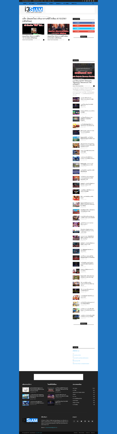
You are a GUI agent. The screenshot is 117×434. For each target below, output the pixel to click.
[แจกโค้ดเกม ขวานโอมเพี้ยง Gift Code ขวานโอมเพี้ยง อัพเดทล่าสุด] (76, 310)
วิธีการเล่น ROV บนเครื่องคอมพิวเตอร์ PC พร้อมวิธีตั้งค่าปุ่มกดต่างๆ (87, 284)
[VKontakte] (91, 1)
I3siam (74, 394)
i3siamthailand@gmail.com (51, 427)
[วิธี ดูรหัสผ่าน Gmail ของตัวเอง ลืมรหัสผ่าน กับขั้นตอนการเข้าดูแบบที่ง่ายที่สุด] (76, 231)
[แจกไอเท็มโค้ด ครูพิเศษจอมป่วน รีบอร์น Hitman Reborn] (76, 304)
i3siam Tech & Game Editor (27, 39)
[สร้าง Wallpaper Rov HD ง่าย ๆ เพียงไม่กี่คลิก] (76, 251)
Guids (45, 0)
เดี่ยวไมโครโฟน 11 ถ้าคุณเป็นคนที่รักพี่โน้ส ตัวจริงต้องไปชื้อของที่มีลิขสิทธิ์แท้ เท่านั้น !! (87, 145)
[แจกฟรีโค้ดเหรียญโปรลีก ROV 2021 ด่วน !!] (76, 106)
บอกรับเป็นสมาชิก (91, 31)
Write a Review (81, 432)
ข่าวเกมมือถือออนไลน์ (41, 3)
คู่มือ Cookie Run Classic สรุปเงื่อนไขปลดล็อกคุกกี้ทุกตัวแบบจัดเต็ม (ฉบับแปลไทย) (37, 389)
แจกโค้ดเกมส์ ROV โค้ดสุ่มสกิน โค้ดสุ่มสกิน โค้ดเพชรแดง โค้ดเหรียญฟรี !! (82, 82)
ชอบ (93, 22)
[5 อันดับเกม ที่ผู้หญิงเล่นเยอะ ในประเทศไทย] (76, 271)
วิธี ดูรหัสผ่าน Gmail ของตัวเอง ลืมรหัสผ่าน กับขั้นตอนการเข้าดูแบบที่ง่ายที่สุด (87, 231)
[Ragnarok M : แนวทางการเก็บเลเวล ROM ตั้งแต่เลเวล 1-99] (76, 165)
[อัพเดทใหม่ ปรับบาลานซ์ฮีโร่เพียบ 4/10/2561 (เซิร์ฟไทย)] (58, 29)
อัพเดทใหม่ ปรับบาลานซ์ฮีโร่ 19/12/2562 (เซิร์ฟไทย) (31, 37)
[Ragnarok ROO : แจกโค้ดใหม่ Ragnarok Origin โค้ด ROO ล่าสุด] (76, 139)
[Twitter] (87, 1)
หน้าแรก (23, 16)
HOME (24, 3)
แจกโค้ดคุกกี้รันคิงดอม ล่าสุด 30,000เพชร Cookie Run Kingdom (86, 119)
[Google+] (85, 1)
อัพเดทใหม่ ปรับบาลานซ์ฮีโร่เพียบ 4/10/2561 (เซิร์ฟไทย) (58, 37)
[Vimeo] (89, 1)
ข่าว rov (74, 396)
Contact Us (88, 432)
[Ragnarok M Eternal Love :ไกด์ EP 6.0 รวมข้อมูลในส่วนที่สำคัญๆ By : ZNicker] (76, 204)
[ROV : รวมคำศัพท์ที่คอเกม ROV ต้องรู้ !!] (76, 198)
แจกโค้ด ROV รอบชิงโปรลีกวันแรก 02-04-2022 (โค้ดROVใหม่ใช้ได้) (87, 264)
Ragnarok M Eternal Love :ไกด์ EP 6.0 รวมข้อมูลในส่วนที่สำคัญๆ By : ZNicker (87, 204)
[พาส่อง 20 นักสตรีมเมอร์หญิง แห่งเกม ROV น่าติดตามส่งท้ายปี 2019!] (76, 218)
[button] (93, 3)
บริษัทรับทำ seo (76, 350)
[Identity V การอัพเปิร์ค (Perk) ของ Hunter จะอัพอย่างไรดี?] (76, 244)
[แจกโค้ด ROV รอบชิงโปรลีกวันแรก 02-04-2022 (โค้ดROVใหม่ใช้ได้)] (76, 264)
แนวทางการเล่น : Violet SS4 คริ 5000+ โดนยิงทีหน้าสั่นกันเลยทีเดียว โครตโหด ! (87, 237)
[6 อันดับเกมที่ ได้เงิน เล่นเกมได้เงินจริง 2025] (76, 112)
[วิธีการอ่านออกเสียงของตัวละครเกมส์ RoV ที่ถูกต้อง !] (76, 291)
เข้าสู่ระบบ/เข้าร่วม (36, 0)
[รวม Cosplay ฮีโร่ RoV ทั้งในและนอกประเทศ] (76, 297)
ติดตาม (92, 25)
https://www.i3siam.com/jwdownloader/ (81, 363)
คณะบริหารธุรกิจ (39, 432)
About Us (74, 3)
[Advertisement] (70, 10)
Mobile (51, 3)
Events (42, 0)
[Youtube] (94, 1)
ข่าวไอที (74, 390)
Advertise (49, 0)
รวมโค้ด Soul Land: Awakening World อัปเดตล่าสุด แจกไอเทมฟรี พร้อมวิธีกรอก (37, 396)
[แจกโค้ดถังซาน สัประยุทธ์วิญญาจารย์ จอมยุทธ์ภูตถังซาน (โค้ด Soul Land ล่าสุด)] (76, 178)
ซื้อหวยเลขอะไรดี (76, 360)
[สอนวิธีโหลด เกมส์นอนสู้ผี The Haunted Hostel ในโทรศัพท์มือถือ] (76, 257)
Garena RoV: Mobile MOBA (27, 33)
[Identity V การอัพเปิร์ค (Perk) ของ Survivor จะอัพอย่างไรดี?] (76, 185)
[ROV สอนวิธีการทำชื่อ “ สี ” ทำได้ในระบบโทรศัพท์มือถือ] (76, 132)
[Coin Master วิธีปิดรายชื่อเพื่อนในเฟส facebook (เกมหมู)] (76, 211)
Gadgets (58, 3)
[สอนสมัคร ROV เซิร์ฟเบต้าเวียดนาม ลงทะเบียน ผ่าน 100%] (76, 99)
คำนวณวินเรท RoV (77, 355)
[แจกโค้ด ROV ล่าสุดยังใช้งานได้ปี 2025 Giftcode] (76, 171)
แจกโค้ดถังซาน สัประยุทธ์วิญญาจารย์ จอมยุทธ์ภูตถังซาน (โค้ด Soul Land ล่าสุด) (87, 178)
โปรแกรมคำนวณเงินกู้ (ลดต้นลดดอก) (80, 357)
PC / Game (66, 3)
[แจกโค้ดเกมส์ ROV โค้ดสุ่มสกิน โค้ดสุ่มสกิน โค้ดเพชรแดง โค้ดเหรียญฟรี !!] (84, 71)
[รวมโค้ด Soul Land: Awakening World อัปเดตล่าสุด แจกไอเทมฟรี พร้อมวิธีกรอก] (25, 396)
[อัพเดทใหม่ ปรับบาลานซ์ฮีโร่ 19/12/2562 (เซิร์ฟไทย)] (33, 29)
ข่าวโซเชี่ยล (75, 404)
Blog (53, 0)
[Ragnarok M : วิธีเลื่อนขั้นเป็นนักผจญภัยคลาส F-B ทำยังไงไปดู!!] (76, 277)
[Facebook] (82, 1)
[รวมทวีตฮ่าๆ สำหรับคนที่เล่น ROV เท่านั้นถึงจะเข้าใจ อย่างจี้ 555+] (76, 317)
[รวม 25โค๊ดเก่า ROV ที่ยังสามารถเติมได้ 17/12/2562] (76, 191)
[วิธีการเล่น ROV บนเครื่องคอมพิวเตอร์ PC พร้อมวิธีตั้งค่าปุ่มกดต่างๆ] (76, 284)
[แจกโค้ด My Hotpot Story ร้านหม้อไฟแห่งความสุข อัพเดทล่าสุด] (76, 126)
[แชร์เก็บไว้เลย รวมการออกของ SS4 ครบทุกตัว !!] (76, 224)
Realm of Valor (76, 402)
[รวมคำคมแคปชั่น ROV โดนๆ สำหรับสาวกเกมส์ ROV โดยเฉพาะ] (76, 158)
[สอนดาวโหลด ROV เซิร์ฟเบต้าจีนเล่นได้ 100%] (76, 152)
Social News (75, 400)
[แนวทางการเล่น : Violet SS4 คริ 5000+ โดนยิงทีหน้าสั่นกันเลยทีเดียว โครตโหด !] (76, 238)
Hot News (31, 3)
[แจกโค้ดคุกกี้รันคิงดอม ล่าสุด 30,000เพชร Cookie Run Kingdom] (76, 119)
